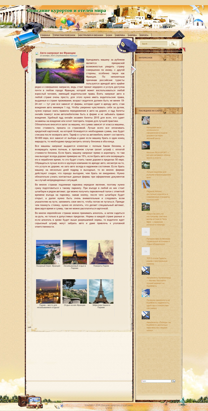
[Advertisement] (73, 234)
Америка (120, 35)
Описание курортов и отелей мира (66, 10)
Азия (109, 35)
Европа (144, 35)
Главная (45, 35)
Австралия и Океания (91, 35)
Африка (132, 35)
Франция (73, 56)
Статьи (109, 407)
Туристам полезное (64, 35)
